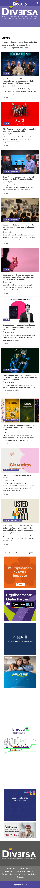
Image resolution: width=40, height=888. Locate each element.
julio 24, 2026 (9, 182)
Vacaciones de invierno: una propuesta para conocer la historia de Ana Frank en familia (19, 227)
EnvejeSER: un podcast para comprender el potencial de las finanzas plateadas (19, 178)
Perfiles (5, 874)
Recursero (13, 874)
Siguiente (31, 553)
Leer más (5, 97)
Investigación (10, 871)
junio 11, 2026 (9, 382)
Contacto (20, 877)
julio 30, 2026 (9, 134)
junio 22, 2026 (9, 332)
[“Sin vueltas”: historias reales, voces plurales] (20, 460)
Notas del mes (16, 520)
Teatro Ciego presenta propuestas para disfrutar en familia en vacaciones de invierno (18, 427)
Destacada (14, 171)
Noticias (28, 868)
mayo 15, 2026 (9, 533)
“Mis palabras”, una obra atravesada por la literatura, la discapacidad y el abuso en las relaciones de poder (20, 377)
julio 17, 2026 (9, 232)
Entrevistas (21, 871)
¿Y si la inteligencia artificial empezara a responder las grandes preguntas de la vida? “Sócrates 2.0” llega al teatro (19, 81)
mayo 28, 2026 (9, 480)
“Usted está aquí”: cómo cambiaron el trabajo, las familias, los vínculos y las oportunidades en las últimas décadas (18, 528)
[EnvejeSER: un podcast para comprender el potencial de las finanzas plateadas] (20, 162)
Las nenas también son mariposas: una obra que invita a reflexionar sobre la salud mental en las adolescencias (19, 277)
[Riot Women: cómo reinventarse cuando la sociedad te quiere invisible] (20, 114)
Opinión (30, 871)
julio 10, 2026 (9, 282)
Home (9, 868)
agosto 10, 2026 (10, 86)
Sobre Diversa (18, 868)
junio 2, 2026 (9, 432)
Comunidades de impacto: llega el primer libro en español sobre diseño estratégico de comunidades (19, 327)
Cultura (6, 73)
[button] (3, 2)
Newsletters (31, 874)
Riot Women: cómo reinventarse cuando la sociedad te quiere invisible (19, 130)
